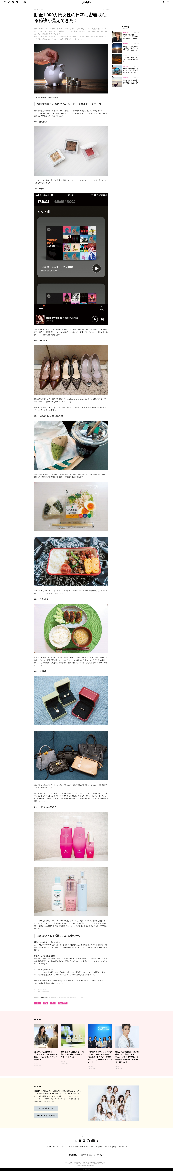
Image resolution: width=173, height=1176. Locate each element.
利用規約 (69, 1147)
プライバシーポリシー (59, 1147)
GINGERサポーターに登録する (46, 1116)
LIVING (41, 997)
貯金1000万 (62, 1003)
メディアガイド (122, 1147)
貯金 (45, 1003)
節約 (52, 1003)
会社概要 (48, 1147)
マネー (47, 997)
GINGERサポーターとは (46, 1108)
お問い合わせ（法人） (110, 1147)
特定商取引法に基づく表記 (80, 1147)
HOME (36, 997)
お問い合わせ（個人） (96, 1147)
